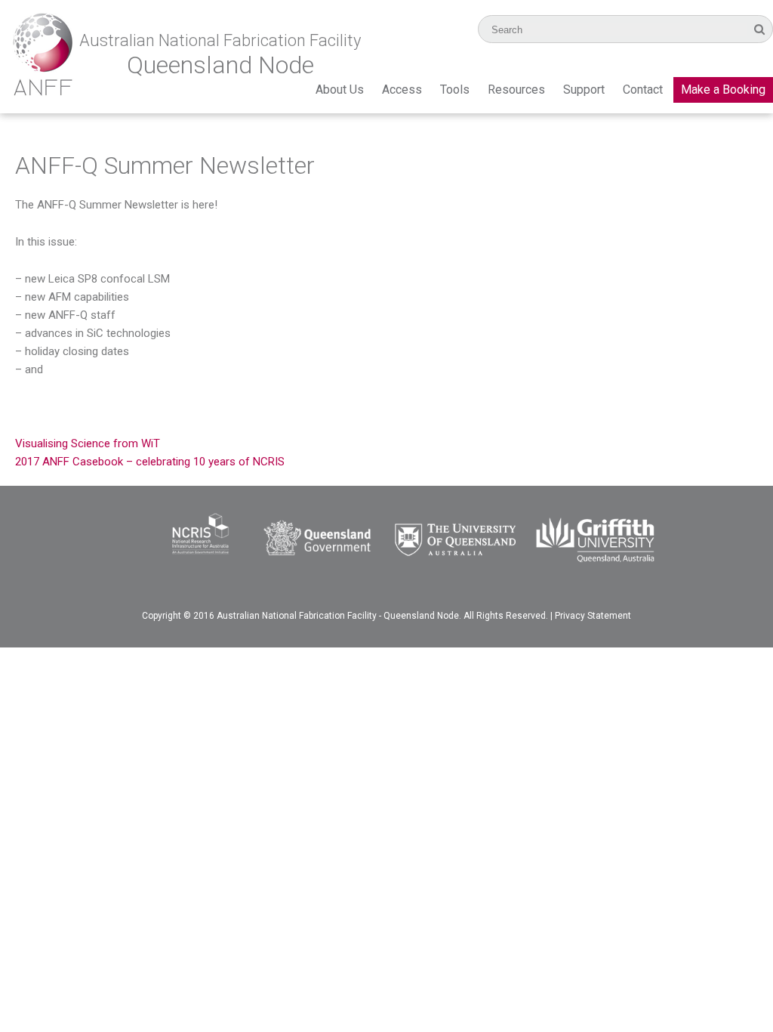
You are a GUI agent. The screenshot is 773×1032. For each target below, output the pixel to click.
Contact (643, 89)
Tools (455, 89)
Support (584, 89)
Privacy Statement (593, 615)
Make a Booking (723, 89)
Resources (516, 89)
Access (402, 89)
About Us (340, 89)
